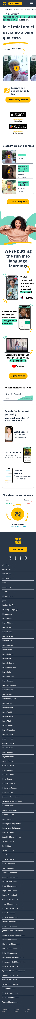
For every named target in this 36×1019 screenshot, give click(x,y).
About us (5, 565)
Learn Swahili (7, 712)
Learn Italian (7, 10)
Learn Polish (7, 694)
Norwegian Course (9, 810)
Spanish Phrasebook (10, 975)
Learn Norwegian (9, 685)
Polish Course (7, 819)
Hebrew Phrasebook (10, 908)
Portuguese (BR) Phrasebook (13, 957)
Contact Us (6, 569)
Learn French (7, 641)
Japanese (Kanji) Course (11, 797)
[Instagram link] (25, 558)
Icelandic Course (8, 783)
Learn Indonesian (9, 667)
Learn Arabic (7, 618)
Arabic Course (7, 739)
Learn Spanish (7, 708)
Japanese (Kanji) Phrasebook (13, 931)
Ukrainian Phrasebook (10, 997)
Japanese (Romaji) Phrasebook (13, 935)
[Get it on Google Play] (18, 126)
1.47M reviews (18, 133)
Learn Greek (7, 650)
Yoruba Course (8, 868)
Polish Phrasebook (9, 953)
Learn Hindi (6, 658)
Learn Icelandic (8, 663)
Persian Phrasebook (10, 948)
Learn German (7, 645)
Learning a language (10, 609)
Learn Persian (7, 690)
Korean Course (8, 806)
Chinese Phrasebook (10, 877)
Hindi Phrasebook (9, 913)
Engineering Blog (9, 605)
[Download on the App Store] (18, 114)
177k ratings (18, 121)
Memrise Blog (7, 596)
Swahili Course (7, 846)
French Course (7, 761)
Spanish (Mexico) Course (11, 837)
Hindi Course (7, 779)
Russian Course (8, 832)
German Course (8, 766)
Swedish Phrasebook (10, 984)
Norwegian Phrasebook (11, 944)
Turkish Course (8, 859)
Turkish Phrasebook (10, 993)
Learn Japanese (8, 676)
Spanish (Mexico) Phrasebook (13, 971)
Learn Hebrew (7, 654)
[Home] (7, 90)
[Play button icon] (16, 68)
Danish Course (8, 748)
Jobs (4, 601)
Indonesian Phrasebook (11, 922)
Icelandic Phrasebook (10, 917)
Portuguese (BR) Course (11, 824)
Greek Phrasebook (9, 904)
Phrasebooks (7, 614)
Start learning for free (18, 100)
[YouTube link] (20, 558)
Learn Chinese (7, 623)
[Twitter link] (15, 558)
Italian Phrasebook (9, 926)
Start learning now (18, 201)
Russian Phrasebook (10, 966)
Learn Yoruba (7, 734)
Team (4, 592)
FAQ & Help (6, 574)
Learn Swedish (7, 716)
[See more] (31, 3)
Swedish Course (8, 850)
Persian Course (8, 815)
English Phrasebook (10, 890)
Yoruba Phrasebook (10, 1002)
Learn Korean (7, 681)
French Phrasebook (9, 895)
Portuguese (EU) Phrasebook (13, 962)
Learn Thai (6, 721)
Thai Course (7, 855)
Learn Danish (7, 627)
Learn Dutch (7, 632)
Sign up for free (18, 376)
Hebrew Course (8, 774)
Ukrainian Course (9, 864)
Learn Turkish (7, 725)
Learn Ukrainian (8, 730)
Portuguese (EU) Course (11, 828)
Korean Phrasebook (10, 940)
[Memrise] (4, 3)
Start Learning (15, 3)
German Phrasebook (10, 899)
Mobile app (6, 578)
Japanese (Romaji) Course (12, 801)
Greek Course (7, 770)
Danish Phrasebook (9, 882)
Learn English (7, 636)
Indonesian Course (9, 788)
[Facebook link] (10, 558)
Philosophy (6, 587)
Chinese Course (8, 743)
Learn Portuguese (9, 699)
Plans (4, 583)
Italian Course (19, 10)
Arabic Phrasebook (9, 873)
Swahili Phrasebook (9, 980)
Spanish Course (8, 841)
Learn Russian (7, 703)
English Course (8, 757)
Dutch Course (7, 752)
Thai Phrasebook (8, 989)
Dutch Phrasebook (9, 886)
